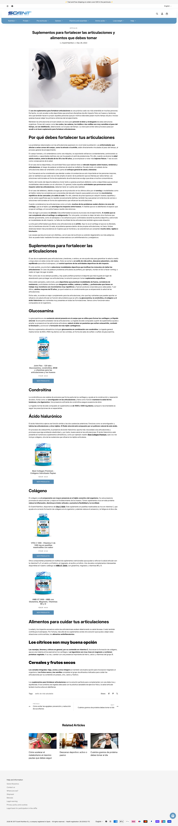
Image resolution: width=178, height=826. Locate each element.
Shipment (10, 794)
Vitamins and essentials (78, 21)
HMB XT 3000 (61, 566)
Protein (25, 21)
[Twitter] (117, 693)
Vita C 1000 (60, 507)
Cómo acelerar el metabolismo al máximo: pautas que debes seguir (40, 755)
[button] (167, 13)
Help (132, 21)
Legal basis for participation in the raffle (22, 808)
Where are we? (12, 791)
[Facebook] (12, 6)
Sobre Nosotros (13, 784)
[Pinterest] (113, 693)
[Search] (157, 14)
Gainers (58, 21)
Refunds (10, 798)
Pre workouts (42, 21)
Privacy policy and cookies (17, 805)
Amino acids (100, 21)
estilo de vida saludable (44, 694)
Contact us (11, 787)
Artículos (73, 28)
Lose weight (117, 21)
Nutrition (11, 21)
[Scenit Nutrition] (20, 13)
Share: (103, 694)
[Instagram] (7, 6)
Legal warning (12, 801)
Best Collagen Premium (97, 435)
